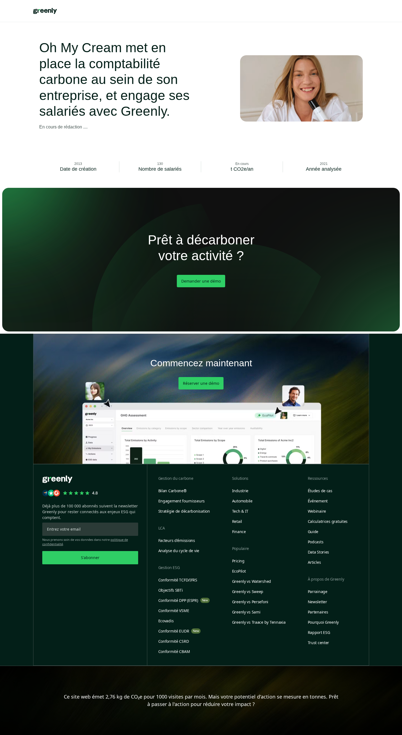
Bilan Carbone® (172, 490)
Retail (237, 521)
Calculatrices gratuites (328, 521)
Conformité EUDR (178, 631)
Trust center (318, 642)
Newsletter (317, 601)
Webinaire (317, 511)
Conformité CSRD (173, 641)
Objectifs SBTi (170, 590)
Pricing (238, 560)
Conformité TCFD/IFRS (177, 580)
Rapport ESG (319, 632)
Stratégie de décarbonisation (184, 511)
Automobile (242, 501)
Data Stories (318, 552)
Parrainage (317, 591)
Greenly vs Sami (246, 612)
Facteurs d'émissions (176, 540)
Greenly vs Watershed (251, 581)
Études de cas (320, 490)
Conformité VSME (173, 610)
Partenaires (318, 612)
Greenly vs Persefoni (250, 601)
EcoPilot (239, 571)
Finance (239, 531)
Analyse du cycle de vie (178, 550)
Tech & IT (240, 511)
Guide (313, 531)
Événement (318, 501)
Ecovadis (166, 620)
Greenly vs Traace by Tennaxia (259, 622)
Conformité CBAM (174, 651)
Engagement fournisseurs (181, 501)
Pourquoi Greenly (323, 622)
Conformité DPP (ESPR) (183, 600)
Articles (314, 562)
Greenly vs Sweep (248, 591)
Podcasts (316, 541)
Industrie (240, 490)
